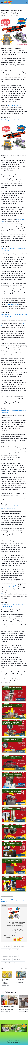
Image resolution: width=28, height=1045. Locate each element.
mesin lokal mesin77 (6, 959)
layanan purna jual (10, 586)
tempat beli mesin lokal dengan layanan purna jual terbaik (13, 962)
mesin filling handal (13, 304)
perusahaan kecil (13, 105)
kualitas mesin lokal (6, 946)
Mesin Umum (3, 7)
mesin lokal (15, 949)
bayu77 (3, 15)
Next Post (23, 968)
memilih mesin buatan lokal (19, 946)
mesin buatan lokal (6, 949)
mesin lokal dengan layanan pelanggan (10, 956)
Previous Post (5, 968)
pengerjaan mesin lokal (18, 959)
